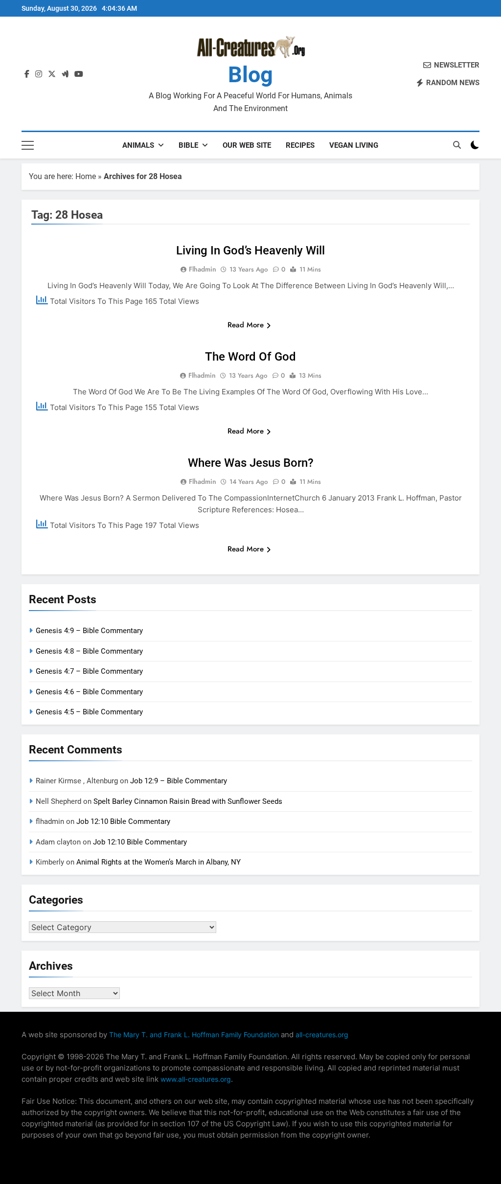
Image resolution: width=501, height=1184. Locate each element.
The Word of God (250, 357)
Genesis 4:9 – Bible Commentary (89, 630)
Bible (188, 145)
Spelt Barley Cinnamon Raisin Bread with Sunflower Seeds (187, 801)
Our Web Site (247, 145)
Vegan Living (353, 145)
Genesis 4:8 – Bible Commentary (89, 651)
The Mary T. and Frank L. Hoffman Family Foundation (194, 1034)
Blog (250, 75)
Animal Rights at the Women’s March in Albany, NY (158, 862)
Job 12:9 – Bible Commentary (178, 780)
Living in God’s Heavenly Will (250, 250)
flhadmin (202, 269)
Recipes (300, 145)
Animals (138, 145)
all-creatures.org (322, 1034)
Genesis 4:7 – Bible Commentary (89, 671)
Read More (246, 324)
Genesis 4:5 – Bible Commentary (89, 711)
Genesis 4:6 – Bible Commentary (89, 691)
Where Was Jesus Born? (251, 463)
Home (85, 176)
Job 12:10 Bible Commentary (123, 821)
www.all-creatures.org (195, 1079)
